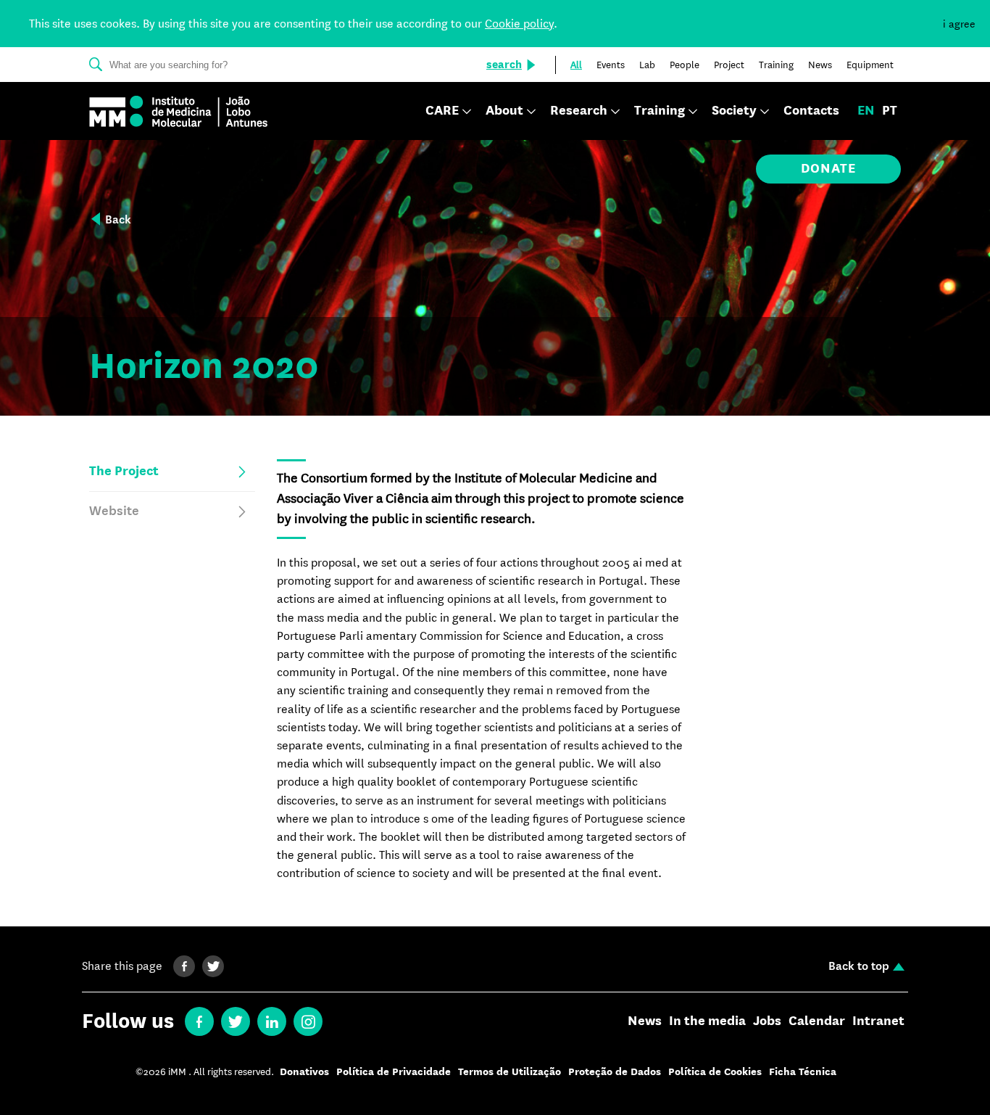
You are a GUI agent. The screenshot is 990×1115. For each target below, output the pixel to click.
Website (114, 511)
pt (889, 111)
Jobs (767, 1021)
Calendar (817, 1021)
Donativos (304, 1071)
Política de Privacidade (393, 1071)
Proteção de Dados (614, 1071)
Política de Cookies (715, 1071)
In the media (707, 1021)
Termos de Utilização (509, 1071)
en (866, 111)
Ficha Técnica (802, 1071)
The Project (124, 471)
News (645, 1021)
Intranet (878, 1021)
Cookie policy (519, 23)
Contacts (811, 111)
